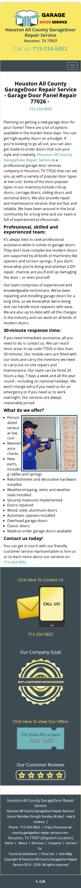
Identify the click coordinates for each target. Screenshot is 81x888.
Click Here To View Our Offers (40, 721)
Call (41, 881)
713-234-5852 (50, 48)
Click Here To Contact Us (40, 579)
